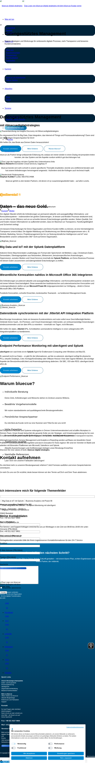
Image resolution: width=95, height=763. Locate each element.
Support (3, 702)
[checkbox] (13, 744)
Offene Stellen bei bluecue (9, 696)
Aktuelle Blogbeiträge (8, 698)
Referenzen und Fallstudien (10, 700)
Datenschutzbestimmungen (75, 727)
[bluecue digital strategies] (40, 6)
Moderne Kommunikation (9, 690)
